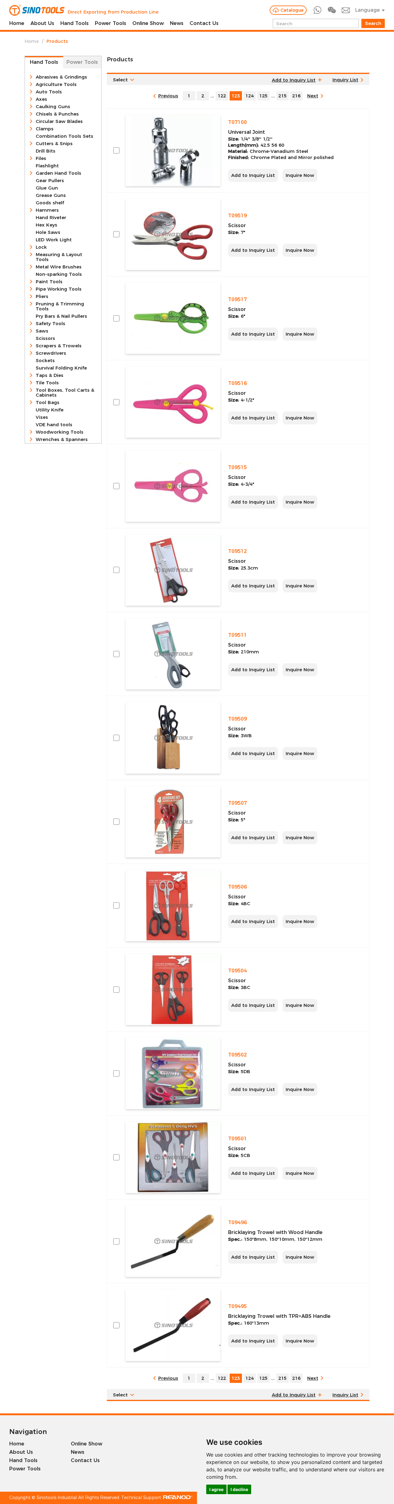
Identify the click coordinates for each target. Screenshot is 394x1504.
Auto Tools (49, 91)
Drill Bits (45, 151)
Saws (42, 331)
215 (282, 96)
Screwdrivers (51, 353)
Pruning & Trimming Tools (60, 306)
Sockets (45, 360)
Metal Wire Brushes (59, 266)
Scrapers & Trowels (59, 345)
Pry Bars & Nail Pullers (61, 316)
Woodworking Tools (59, 432)
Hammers (47, 210)
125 (263, 96)
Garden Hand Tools (58, 173)
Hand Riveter (51, 217)
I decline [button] (239, 1489)
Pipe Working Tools (59, 289)
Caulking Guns (53, 106)
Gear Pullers (50, 180)
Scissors (45, 338)
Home (16, 23)
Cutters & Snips (54, 143)
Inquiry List (345, 80)
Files (41, 158)
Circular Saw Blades (59, 121)
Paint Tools (49, 281)
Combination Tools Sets (64, 136)
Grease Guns (51, 195)
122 (222, 96)
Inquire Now (300, 175)
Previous (168, 96)
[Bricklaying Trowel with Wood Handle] (173, 1241)
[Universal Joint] (173, 150)
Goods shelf (50, 202)
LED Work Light (54, 239)
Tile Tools (47, 382)
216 (296, 96)
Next (312, 96)
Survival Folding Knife (61, 368)
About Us (42, 23)
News (176, 23)
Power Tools (110, 23)
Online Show (148, 23)
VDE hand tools (54, 424)
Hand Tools (74, 23)
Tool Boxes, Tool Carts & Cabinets (65, 393)
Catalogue (292, 10)
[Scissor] (173, 234)
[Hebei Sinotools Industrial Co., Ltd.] (37, 10)
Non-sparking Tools (59, 274)
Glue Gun (47, 188)
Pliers (42, 296)
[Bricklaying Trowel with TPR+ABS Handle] (173, 1325)
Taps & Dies (49, 375)
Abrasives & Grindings (61, 77)
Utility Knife (49, 409)
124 (249, 96)
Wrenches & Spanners (62, 439)
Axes (41, 99)
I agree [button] (216, 1489)
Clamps (45, 128)
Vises (42, 417)
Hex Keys (46, 225)
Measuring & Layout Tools (59, 257)
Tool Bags (47, 402)
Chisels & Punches (57, 114)
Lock (41, 247)
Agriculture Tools (56, 84)
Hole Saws (48, 232)
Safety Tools (50, 323)
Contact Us (204, 23)
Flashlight (47, 165)
